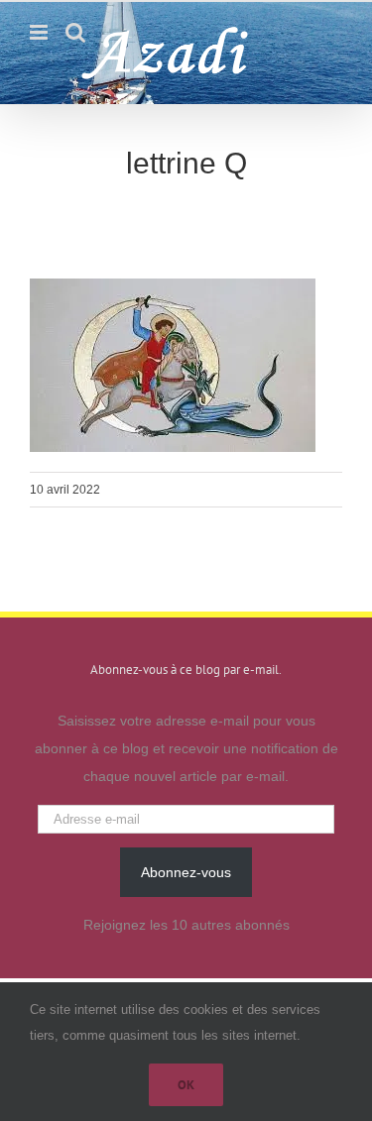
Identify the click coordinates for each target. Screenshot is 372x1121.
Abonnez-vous (186, 872)
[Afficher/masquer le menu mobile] (40, 32)
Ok (186, 1084)
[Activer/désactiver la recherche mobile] (75, 32)
